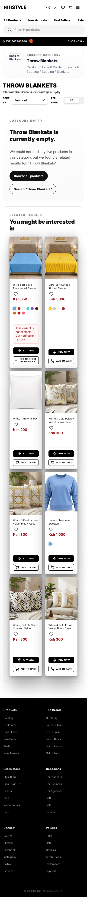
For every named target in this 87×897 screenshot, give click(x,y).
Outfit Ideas (10, 732)
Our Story (52, 718)
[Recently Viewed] (48, 8)
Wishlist (8, 746)
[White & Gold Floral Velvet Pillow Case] (61, 626)
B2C (48, 805)
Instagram (9, 857)
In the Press (53, 732)
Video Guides (11, 805)
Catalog (8, 718)
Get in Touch (53, 753)
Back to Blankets (15, 57)
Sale (80, 20)
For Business (54, 784)
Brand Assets (54, 746)
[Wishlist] (63, 8)
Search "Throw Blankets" (33, 189)
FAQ (6, 798)
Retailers (51, 812)
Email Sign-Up (12, 784)
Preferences (53, 864)
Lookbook (9, 725)
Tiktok (7, 864)
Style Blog (9, 777)
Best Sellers (62, 20)
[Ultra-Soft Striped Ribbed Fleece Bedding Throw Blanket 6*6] (61, 302)
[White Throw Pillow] (26, 420)
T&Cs (49, 836)
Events (7, 791)
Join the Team (54, 725)
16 (71, 100)
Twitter (7, 836)
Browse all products (28, 176)
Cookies (51, 850)
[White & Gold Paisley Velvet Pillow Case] (61, 420)
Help (6, 812)
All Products (12, 20)
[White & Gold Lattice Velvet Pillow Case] (26, 523)
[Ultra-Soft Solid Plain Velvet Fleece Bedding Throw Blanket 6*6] (26, 302)
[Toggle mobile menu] (78, 8)
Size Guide (9, 739)
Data (49, 843)
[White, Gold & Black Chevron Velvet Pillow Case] (26, 626)
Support (51, 871)
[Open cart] (70, 8)
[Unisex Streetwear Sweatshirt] (61, 523)
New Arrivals (37, 20)
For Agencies (54, 791)
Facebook (9, 850)
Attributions (53, 857)
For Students (54, 777)
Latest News (53, 739)
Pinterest (8, 871)
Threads (8, 843)
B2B (48, 798)
